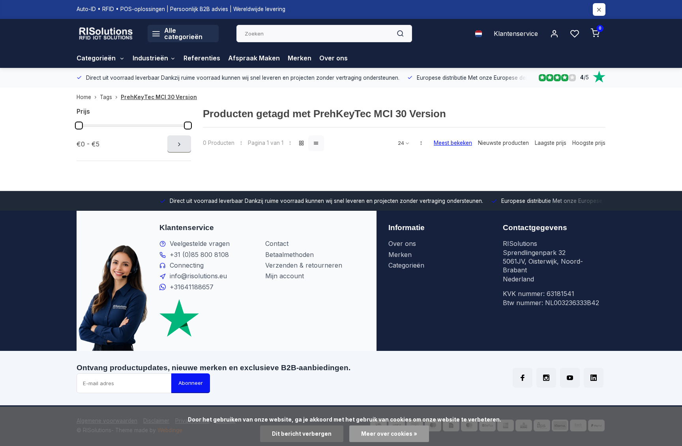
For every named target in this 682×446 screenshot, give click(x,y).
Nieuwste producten (503, 143)
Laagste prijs (550, 143)
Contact (277, 243)
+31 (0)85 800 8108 (199, 255)
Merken (299, 58)
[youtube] (570, 378)
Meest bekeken (453, 143)
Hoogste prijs (588, 143)
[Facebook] (522, 378)
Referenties (202, 58)
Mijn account (284, 276)
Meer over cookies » (389, 434)
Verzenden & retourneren (303, 265)
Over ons (333, 58)
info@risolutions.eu (198, 276)
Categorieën (97, 58)
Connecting (187, 265)
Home (84, 97)
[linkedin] (593, 378)
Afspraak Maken (254, 58)
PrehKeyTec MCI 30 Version (159, 97)
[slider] (79, 125)
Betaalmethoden (289, 255)
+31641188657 (192, 287)
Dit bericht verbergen (302, 434)
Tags (106, 97)
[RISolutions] (106, 33)
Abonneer (190, 383)
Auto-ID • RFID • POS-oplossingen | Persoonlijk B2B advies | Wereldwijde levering (181, 9)
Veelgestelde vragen (200, 243)
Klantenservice (516, 33)
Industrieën (150, 58)
